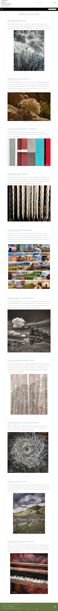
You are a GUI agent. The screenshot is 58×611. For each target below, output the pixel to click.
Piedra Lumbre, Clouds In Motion (21, 298)
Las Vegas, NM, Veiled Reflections (21, 360)
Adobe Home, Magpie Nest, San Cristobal (23, 423)
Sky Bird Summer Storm (17, 21)
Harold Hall (16, 303)
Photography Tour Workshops (20, 230)
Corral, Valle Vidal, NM (17, 482)
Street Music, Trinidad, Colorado (21, 542)
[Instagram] (55, 2)
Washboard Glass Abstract (18, 174)
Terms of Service (33, 608)
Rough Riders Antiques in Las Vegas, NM (37, 177)
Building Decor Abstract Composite (22, 129)
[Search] (56, 9)
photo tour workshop (43, 235)
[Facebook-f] (54, 2)
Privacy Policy (25, 608)
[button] (1, 9)
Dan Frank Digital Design (9, 606)
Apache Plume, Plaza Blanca (19, 79)
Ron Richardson (17, 183)
